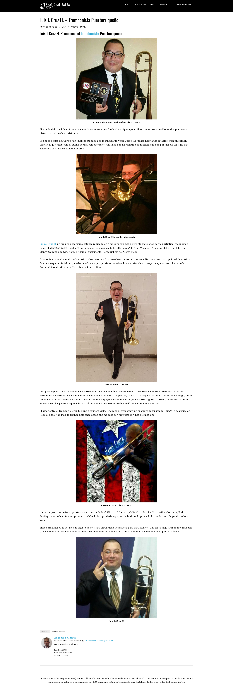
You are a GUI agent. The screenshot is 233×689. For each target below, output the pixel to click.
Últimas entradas (58, 632)
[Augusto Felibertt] (46, 647)
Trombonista (90, 33)
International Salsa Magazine (55, 6)
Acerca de (45, 632)
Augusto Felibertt (65, 637)
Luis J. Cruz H (48, 243)
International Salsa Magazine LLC (99, 640)
